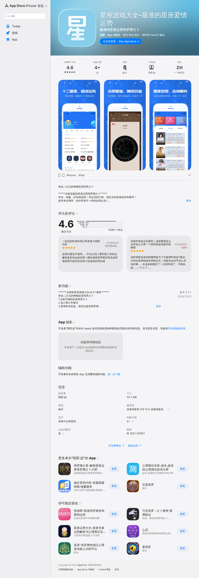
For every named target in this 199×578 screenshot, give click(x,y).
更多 (188, 200)
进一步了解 (114, 374)
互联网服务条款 (65, 569)
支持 (117, 569)
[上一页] (54, 67)
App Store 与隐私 (85, 569)
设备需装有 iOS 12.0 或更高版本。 (146, 409)
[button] (25, 26)
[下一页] (195, 67)
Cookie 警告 (105, 569)
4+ (128, 421)
